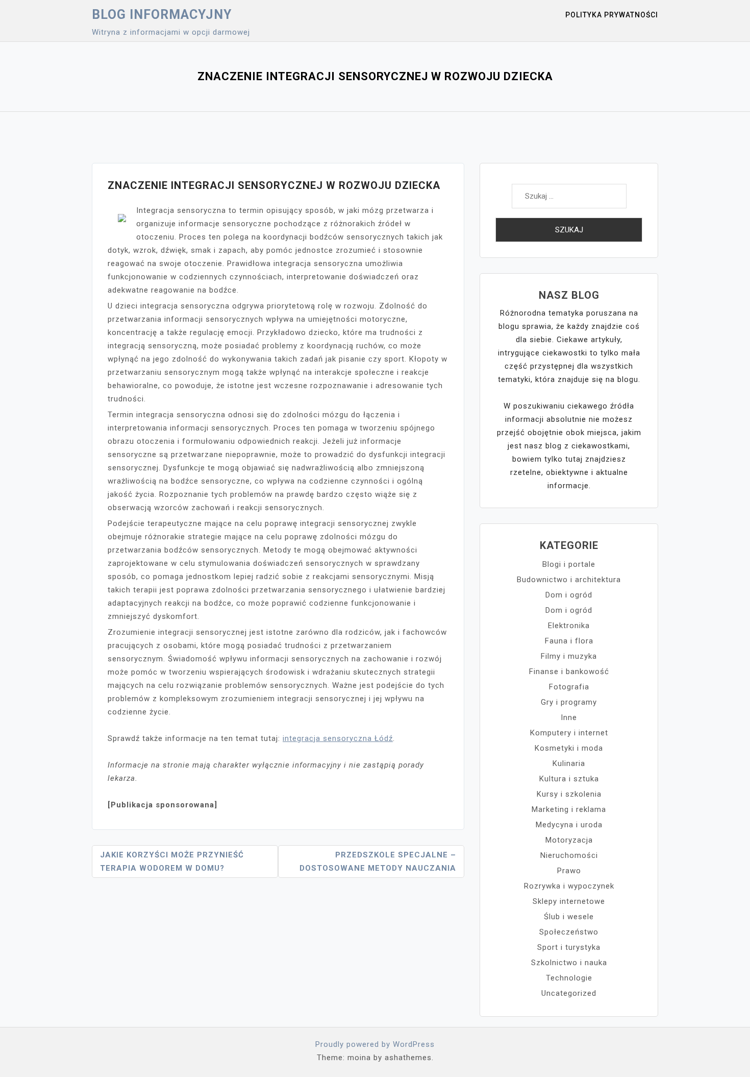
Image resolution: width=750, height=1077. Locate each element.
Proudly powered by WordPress (375, 1044)
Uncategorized (568, 993)
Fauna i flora (569, 640)
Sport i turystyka (569, 947)
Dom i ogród (568, 595)
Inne (569, 717)
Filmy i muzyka (569, 656)
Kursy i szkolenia (569, 794)
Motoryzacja (569, 840)
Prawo (569, 870)
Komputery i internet (569, 732)
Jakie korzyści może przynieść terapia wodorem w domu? (172, 861)
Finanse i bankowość (569, 671)
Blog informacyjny (162, 14)
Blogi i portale (568, 564)
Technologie (569, 978)
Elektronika (569, 625)
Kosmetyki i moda (569, 748)
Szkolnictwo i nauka (569, 962)
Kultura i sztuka (569, 778)
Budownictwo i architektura (569, 579)
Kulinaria (569, 763)
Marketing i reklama (569, 809)
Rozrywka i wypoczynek (569, 886)
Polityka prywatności (611, 15)
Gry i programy (569, 702)
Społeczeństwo (568, 932)
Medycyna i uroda (569, 824)
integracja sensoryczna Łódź (338, 738)
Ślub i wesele (569, 916)
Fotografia (569, 686)
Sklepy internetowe (569, 901)
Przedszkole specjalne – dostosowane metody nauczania (377, 861)
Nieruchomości (569, 855)
